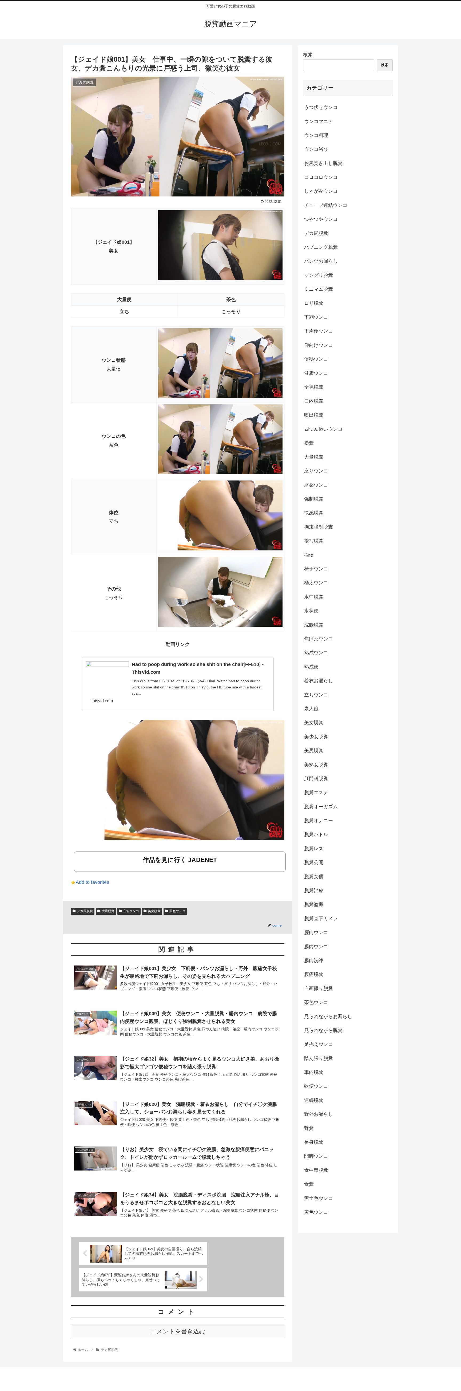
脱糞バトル (316, 834)
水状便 (311, 610)
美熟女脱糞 (316, 764)
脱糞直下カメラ (321, 918)
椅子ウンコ (316, 569)
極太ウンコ (316, 582)
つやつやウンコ (321, 219)
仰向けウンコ (318, 345)
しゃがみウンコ (321, 191)
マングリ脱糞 (318, 275)
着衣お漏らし (318, 680)
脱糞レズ (313, 848)
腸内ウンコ (316, 946)
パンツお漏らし (321, 261)
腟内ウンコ (316, 932)
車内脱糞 (313, 1072)
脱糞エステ (316, 792)
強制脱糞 (313, 499)
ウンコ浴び (316, 149)
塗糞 (309, 443)
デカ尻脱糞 (85, 911)
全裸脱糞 (313, 387)
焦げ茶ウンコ (318, 638)
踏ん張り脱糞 (318, 1058)
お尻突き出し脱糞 (323, 163)
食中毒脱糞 (316, 1170)
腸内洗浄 (313, 960)
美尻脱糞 (313, 750)
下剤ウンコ (316, 317)
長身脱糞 (313, 1142)
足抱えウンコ (318, 1044)
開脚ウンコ (316, 1156)
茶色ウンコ (177, 911)
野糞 (309, 1128)
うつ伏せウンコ (321, 107)
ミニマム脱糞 (318, 289)
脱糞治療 (313, 890)
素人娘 (311, 708)
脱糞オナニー (318, 820)
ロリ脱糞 (313, 303)
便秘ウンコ (316, 359)
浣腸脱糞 (313, 625)
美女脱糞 (154, 911)
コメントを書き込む (177, 1331)
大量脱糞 (108, 911)
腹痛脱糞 (313, 974)
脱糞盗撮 (313, 904)
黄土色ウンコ (318, 1198)
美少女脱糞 (316, 736)
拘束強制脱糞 (318, 527)
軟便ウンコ (316, 1086)
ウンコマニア (318, 121)
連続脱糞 (313, 1100)
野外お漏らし (318, 1114)
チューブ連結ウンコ (325, 205)
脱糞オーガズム (321, 806)
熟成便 (311, 666)
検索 (308, 54)
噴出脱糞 (313, 415)
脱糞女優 (313, 876)
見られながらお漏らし (328, 1016)
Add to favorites (92, 882)
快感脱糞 (313, 512)
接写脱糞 (313, 540)
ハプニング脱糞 (321, 247)
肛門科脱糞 (316, 778)
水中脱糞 (313, 597)
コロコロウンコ (321, 177)
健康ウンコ (316, 373)
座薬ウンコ (316, 485)
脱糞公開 (313, 862)
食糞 (309, 1184)
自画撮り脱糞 (318, 988)
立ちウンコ (131, 911)
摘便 (309, 555)
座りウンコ (316, 471)
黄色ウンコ (316, 1212)
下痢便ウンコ (318, 331)
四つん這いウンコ (323, 429)
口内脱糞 (313, 401)
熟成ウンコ (316, 652)
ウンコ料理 (316, 135)
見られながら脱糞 (323, 1030)
